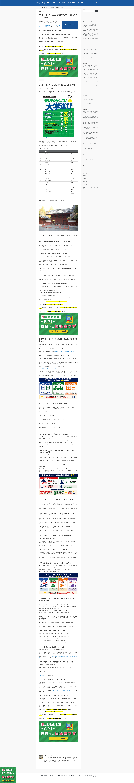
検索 (84, 9)
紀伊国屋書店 (47, 137)
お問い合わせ (95, 776)
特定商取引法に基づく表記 (93, 775)
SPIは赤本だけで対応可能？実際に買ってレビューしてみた (63, 690)
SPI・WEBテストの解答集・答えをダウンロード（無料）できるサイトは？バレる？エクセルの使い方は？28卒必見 (90, 20)
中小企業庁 (85, 178)
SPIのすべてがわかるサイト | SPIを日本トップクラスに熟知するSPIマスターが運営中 (61, 3)
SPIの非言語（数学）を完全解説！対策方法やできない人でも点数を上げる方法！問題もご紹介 (90, 39)
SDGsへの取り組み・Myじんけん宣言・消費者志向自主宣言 (66, 775)
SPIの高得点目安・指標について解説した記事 (48, 368)
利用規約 (78, 775)
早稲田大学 (46, 757)
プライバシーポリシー (84, 775)
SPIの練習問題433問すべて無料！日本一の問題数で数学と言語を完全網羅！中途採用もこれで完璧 (90, 25)
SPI (40, 750)
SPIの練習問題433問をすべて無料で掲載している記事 (64, 351)
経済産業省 (85, 181)
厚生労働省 (85, 175)
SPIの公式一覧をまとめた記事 (56, 642)
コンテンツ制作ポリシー (52, 775)
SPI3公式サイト (85, 184)
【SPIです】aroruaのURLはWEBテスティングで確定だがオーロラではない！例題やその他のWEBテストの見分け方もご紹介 (90, 34)
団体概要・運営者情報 (44, 775)
